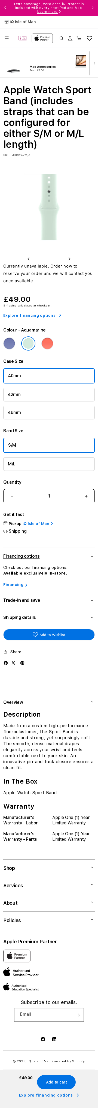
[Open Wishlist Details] (89, 38)
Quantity (12, 482)
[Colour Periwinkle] (9, 343)
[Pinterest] (22, 663)
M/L (12, 463)
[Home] (22, 38)
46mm (14, 412)
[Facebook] (5, 663)
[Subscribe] (78, 1015)
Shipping (10, 305)
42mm (14, 394)
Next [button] (93, 8)
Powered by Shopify (68, 1061)
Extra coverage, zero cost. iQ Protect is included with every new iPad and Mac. (49, 8)
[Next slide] (93, 62)
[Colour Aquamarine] (28, 343)
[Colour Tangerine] (47, 343)
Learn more (47, 12)
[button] (6, 38)
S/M (12, 445)
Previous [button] (5, 8)
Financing (13, 584)
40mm (14, 375)
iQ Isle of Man (39, 1061)
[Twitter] (13, 663)
